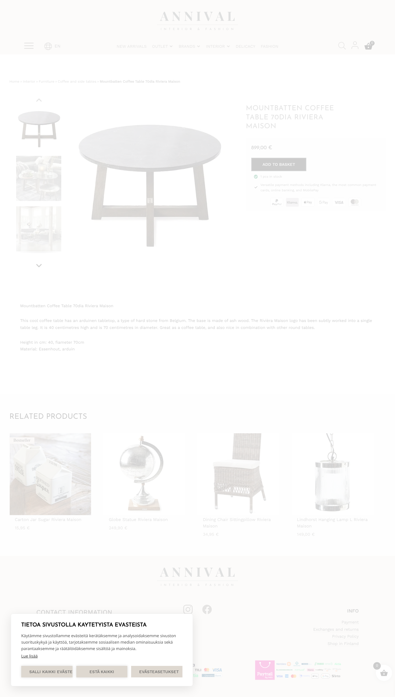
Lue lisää (29, 656)
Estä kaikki (101, 671)
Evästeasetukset (159, 671)
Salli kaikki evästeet (51, 671)
